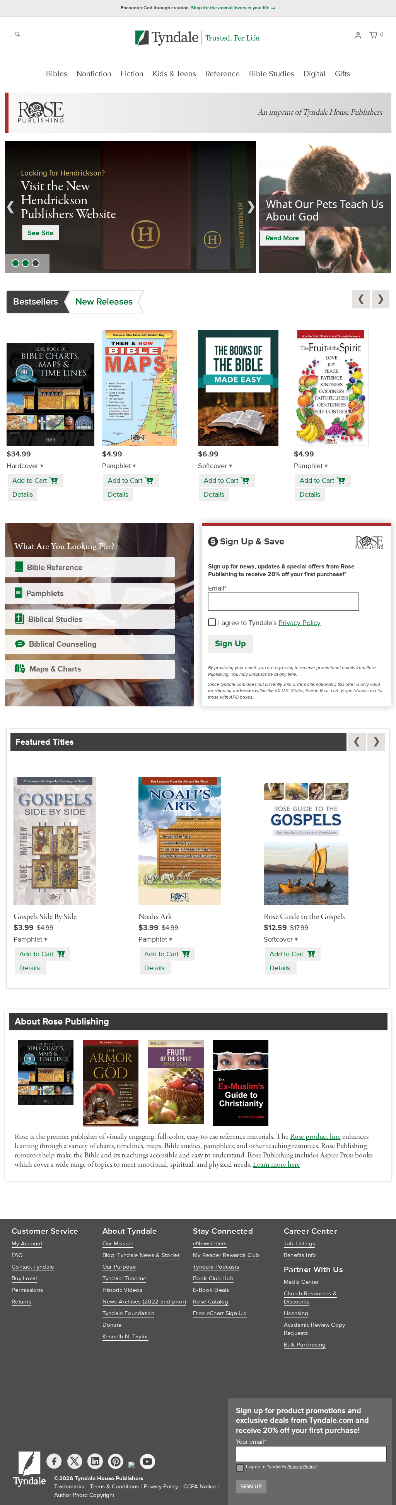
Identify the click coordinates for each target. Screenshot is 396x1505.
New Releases (104, 301)
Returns (21, 1301)
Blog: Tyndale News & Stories (141, 1255)
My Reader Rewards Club (226, 1255)
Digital (315, 74)
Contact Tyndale (33, 1267)
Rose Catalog (211, 1301)
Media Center (301, 1282)
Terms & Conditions (114, 1486)
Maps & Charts (55, 669)
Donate (112, 1325)
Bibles (56, 74)
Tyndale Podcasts (216, 1267)
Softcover (212, 466)
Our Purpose (119, 1267)
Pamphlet (116, 466)
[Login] (358, 34)
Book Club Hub (213, 1278)
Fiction (132, 74)
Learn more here (276, 1165)
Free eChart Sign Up (220, 1313)
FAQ (17, 1255)
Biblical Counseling (63, 644)
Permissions (27, 1290)
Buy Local (24, 1278)
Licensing (296, 1313)
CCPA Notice (199, 1486)
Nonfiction (94, 74)
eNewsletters (210, 1243)
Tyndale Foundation (128, 1313)
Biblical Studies (55, 619)
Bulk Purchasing (305, 1344)
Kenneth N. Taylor (125, 1336)
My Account (27, 1243)
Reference (222, 74)
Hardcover (22, 466)
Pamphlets (45, 593)
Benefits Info (300, 1255)
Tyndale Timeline (124, 1278)
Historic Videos (122, 1290)
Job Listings (300, 1243)
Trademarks (69, 1486)
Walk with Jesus (105, 226)
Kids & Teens (174, 74)
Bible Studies (271, 74)
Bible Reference (54, 567)
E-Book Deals (211, 1290)
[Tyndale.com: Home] (197, 38)
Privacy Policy (299, 622)
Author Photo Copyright (84, 1495)
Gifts (342, 74)
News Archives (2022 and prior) (144, 1301)
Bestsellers (35, 301)
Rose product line (315, 1137)
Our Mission (117, 1243)
